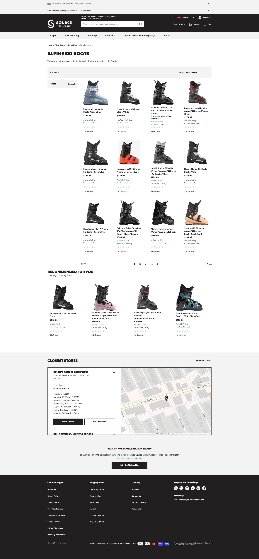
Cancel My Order (97, 489)
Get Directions (99, 422)
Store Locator (95, 496)
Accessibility (137, 509)
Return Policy (53, 502)
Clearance (110, 35)
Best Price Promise (55, 509)
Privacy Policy (106, 543)
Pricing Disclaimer (55, 528)
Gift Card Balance (97, 515)
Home (50, 45)
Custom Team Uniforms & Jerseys (139, 35)
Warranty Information (56, 535)
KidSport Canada (139, 502)
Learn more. (87, 11)
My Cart (93, 509)
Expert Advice (179, 24)
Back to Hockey (72, 35)
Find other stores (204, 360)
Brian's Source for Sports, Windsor (103, 17)
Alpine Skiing (72, 45)
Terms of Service (119, 543)
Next (209, 264)
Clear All (71, 84)
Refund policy (132, 543)
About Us (135, 489)
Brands (167, 35)
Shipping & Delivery (56, 515)
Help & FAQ (52, 489)
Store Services (53, 522)
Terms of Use (95, 543)
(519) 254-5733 (61, 388)
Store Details (68, 422)
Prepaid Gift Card (97, 522)
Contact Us (136, 496)
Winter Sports (60, 45)
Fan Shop (92, 35)
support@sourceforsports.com (192, 500)
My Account (95, 502)
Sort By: (181, 73)
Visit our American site (83, 4)
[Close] (208, 3)
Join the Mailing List (129, 465)
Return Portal (53, 496)
